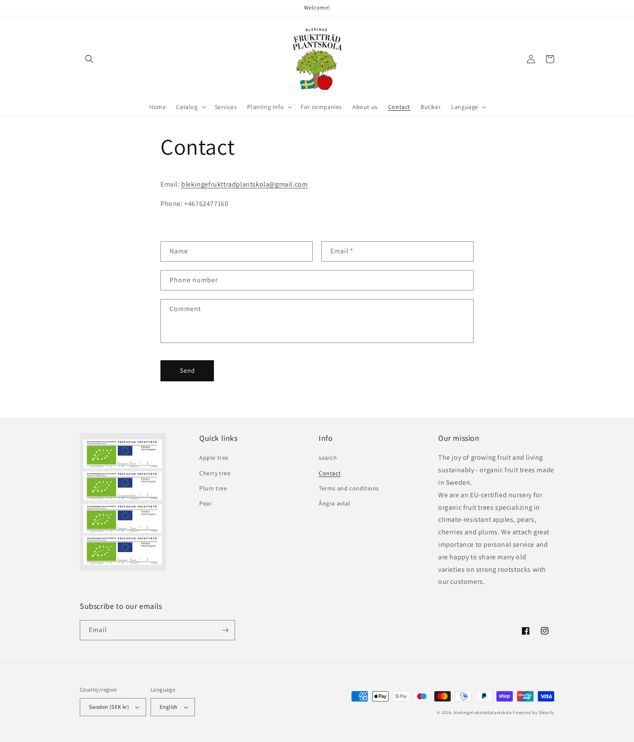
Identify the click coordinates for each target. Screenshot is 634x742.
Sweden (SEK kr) (109, 707)
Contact (330, 473)
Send (187, 370)
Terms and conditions (349, 488)
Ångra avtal (335, 503)
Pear (205, 503)
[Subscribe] (225, 630)
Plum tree (213, 488)
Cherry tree (215, 473)
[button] (89, 59)
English (169, 707)
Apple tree (214, 457)
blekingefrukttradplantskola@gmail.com (244, 184)
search (328, 457)
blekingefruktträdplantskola (483, 712)
